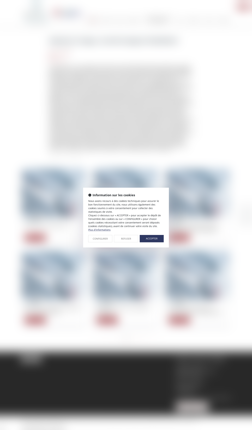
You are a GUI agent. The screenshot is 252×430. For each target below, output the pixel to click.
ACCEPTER (152, 238)
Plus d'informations (99, 229)
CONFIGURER (100, 238)
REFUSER (126, 238)
